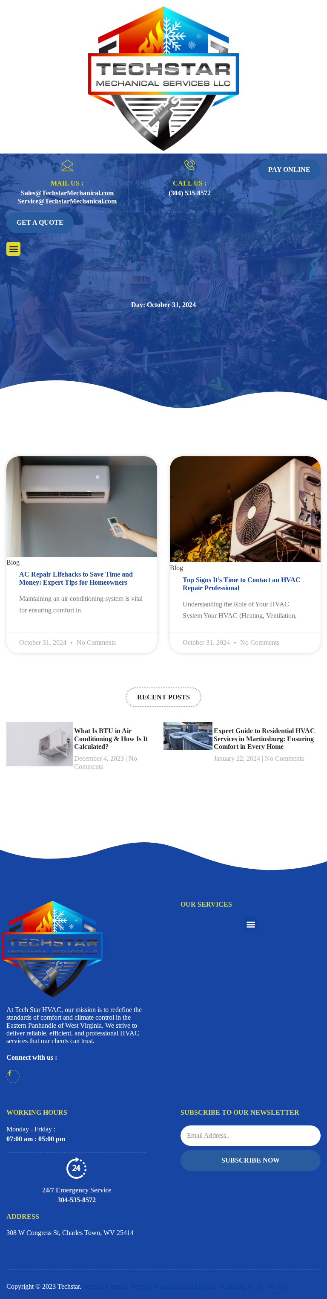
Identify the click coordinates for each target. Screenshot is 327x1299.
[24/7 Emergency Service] (76, 1167)
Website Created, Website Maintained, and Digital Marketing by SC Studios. (185, 1286)
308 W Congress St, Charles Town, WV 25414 (70, 1232)
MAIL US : (67, 183)
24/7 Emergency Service (76, 1190)
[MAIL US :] (67, 165)
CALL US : (190, 183)
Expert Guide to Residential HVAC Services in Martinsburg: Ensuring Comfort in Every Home (264, 738)
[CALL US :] (189, 164)
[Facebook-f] (13, 1076)
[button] (13, 249)
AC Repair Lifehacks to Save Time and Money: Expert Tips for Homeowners (76, 578)
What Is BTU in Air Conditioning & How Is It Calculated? (111, 738)
